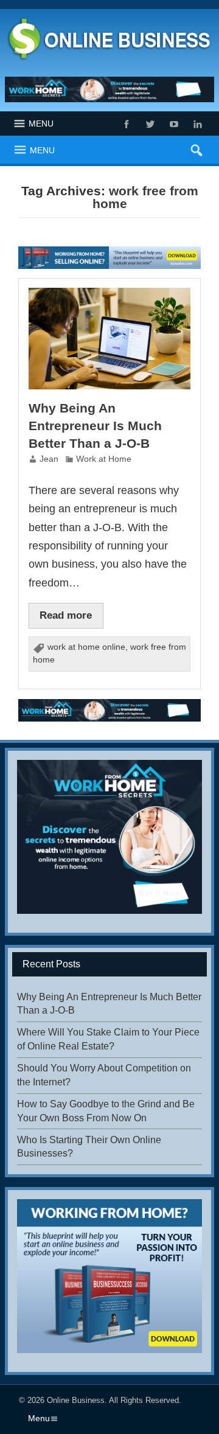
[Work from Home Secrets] (110, 90)
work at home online (86, 647)
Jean (49, 459)
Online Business (76, 1400)
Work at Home (103, 459)
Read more (66, 615)
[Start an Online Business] (109, 251)
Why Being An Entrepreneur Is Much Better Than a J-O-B (95, 425)
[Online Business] (110, 19)
